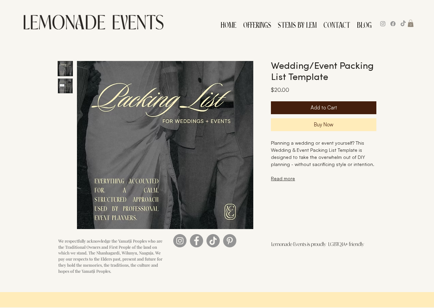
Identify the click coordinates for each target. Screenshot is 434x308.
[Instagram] (382, 23)
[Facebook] (393, 23)
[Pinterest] (229, 240)
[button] (257, 24)
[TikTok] (403, 23)
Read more (283, 178)
